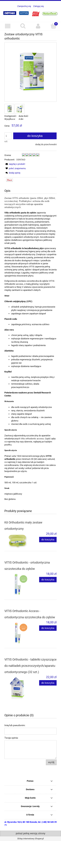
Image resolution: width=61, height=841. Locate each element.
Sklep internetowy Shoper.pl (30, 838)
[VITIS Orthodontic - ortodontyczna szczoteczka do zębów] (17, 584)
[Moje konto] (38, 26)
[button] (7, 26)
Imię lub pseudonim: (14, 725)
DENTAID (20, 159)
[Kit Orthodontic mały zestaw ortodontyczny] (17, 540)
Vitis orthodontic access (32, 438)
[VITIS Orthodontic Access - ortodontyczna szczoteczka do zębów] (17, 633)
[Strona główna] (30, 13)
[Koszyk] (53, 26)
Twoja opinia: (11, 737)
